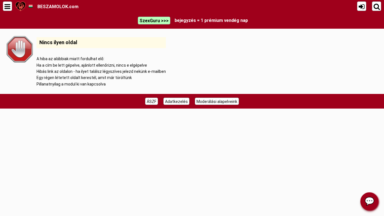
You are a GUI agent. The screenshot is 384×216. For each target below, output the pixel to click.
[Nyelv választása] (30, 6)
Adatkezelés (176, 101)
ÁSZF (151, 101)
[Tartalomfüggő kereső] (376, 6)
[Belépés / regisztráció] (361, 6)
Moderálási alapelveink (216, 101)
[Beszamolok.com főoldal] (20, 6)
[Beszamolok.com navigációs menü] (7, 6)
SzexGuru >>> (154, 20)
